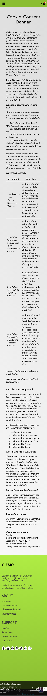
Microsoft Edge (31, 441)
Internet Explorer (31, 438)
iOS (35, 435)
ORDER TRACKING (9, 636)
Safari (27, 435)
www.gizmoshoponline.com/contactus (23, 546)
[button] (41, 3)
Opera (27, 447)
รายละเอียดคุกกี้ (12, 382)
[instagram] (8, 648)
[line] (17, 648)
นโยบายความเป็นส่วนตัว (11, 609)
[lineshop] (30, 648)
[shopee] (25, 648)
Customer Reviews (9, 605)
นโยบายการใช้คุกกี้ (9, 614)
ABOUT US (6, 601)
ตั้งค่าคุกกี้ (35, 689)
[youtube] (12, 648)
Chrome (27, 432)
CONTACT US (7, 640)
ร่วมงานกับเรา (7, 632)
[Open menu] (3, 3)
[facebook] (4, 648)
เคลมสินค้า (6, 628)
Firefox (27, 444)
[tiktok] (21, 648)
